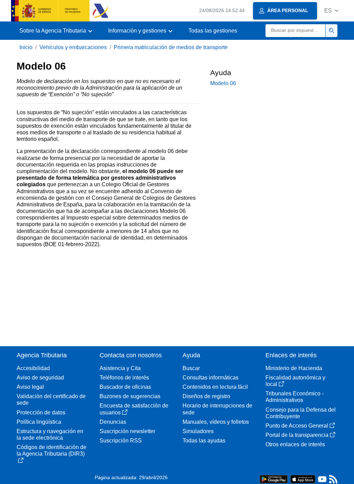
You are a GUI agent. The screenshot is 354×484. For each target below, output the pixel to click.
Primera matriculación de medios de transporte (171, 47)
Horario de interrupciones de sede (217, 409)
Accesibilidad (33, 368)
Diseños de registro (206, 396)
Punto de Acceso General (297, 426)
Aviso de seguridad (40, 377)
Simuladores (198, 431)
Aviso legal (30, 387)
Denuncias (113, 422)
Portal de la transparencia (297, 435)
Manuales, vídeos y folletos (216, 422)
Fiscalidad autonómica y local (295, 381)
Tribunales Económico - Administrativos (295, 397)
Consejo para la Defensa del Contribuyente (301, 413)
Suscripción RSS (121, 440)
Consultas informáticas (211, 377)
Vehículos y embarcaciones (73, 47)
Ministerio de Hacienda (294, 368)
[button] (331, 10)
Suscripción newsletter (127, 431)
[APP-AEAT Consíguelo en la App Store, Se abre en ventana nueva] (302, 479)
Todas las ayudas (204, 440)
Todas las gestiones (212, 31)
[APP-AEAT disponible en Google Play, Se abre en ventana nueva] (274, 479)
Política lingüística (39, 422)
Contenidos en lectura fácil (215, 387)
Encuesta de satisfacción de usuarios (134, 409)
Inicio (25, 47)
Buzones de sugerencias (130, 396)
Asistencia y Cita (120, 368)
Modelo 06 (223, 83)
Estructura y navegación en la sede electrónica (50, 434)
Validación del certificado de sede (51, 399)
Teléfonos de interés (124, 377)
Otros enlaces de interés (295, 444)
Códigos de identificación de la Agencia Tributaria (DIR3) (51, 450)
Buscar (191, 368)
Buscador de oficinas (125, 387)
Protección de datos (41, 412)
